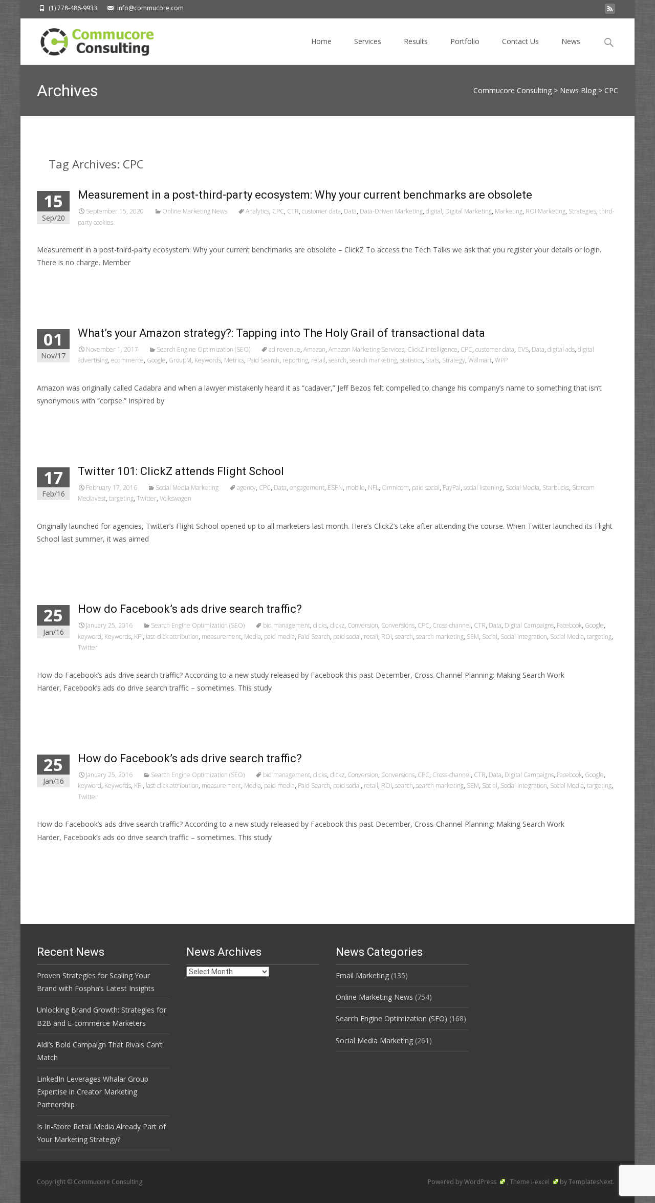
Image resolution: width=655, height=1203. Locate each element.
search (337, 360)
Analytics (257, 211)
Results (416, 41)
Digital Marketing (468, 211)
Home (321, 41)
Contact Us (520, 41)
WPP (501, 360)
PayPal (452, 487)
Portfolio (464, 41)
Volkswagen (175, 498)
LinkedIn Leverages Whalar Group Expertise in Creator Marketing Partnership (92, 1091)
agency (246, 487)
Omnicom (395, 487)
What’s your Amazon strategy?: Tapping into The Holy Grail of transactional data (281, 333)
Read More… (59, 282)
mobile (355, 487)
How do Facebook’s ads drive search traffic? (190, 609)
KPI (138, 636)
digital (434, 211)
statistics (411, 360)
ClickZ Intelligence (432, 349)
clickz (337, 625)
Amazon (314, 349)
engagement (307, 487)
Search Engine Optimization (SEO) (203, 349)
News (570, 41)
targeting (121, 498)
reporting (295, 360)
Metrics (234, 360)
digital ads (561, 349)
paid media (279, 636)
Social (489, 636)
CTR (293, 211)
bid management (286, 625)
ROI (386, 636)
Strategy (453, 360)
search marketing (373, 360)
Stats (432, 360)
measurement (221, 636)
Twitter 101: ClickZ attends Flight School (181, 471)
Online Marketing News (194, 211)
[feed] (610, 11)
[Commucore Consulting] (92, 38)
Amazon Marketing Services (366, 349)
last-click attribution (172, 636)
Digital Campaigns (529, 625)
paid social (426, 487)
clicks (320, 625)
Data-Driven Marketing (391, 211)
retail (318, 360)
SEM (473, 636)
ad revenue (284, 349)
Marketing (508, 211)
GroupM (180, 360)
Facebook (569, 625)
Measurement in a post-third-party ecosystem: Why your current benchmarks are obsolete (305, 194)
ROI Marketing (545, 211)
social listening (483, 487)
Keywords (207, 360)
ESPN (335, 487)
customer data (321, 211)
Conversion (362, 625)
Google (156, 360)
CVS (523, 349)
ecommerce (127, 360)
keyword (89, 636)
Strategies (582, 211)
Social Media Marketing (187, 487)
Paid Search (263, 360)
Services (367, 41)
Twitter (147, 498)
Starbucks (555, 487)
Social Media (522, 487)
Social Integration (523, 636)
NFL (373, 487)
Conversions (397, 625)
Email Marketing (362, 975)
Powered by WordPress (463, 1181)
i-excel (541, 1181)
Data (350, 211)
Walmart (480, 360)
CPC (278, 211)
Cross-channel (451, 625)
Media (252, 636)
